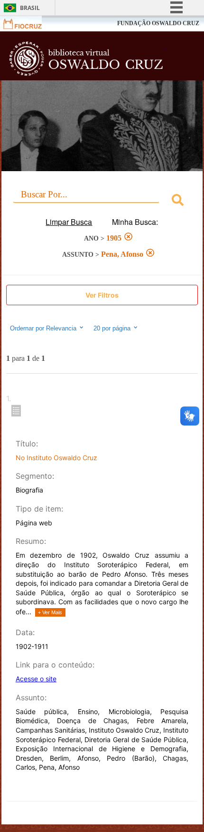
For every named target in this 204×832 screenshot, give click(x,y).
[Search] (177, 201)
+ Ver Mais (50, 612)
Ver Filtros (102, 295)
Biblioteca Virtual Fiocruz (86, 58)
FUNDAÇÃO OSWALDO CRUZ (158, 23)
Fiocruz (28, 23)
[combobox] (102, 201)
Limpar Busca (69, 221)
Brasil (30, 8)
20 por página (112, 328)
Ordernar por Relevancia (43, 328)
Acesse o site (36, 679)
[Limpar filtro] (128, 237)
